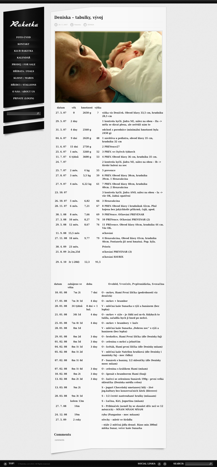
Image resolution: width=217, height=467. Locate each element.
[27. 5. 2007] (108, 67)
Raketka (77, 25)
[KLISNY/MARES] (23, 78)
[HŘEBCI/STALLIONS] (23, 85)
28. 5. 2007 (63, 25)
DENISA (91, 25)
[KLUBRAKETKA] (23, 51)
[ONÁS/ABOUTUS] (23, 92)
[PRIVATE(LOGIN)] (23, 97)
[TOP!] (9, 464)
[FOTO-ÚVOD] (23, 37)
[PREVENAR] (137, 214)
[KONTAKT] (23, 44)
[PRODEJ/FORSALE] (23, 64)
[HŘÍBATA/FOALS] (23, 71)
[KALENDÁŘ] (23, 58)
